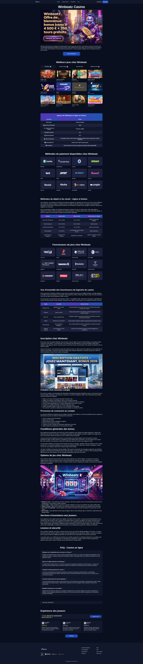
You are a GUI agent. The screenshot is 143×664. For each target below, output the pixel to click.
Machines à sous (94, 66)
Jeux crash (78, 66)
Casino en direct (62, 66)
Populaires (47, 66)
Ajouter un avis (96, 616)
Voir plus (71, 635)
